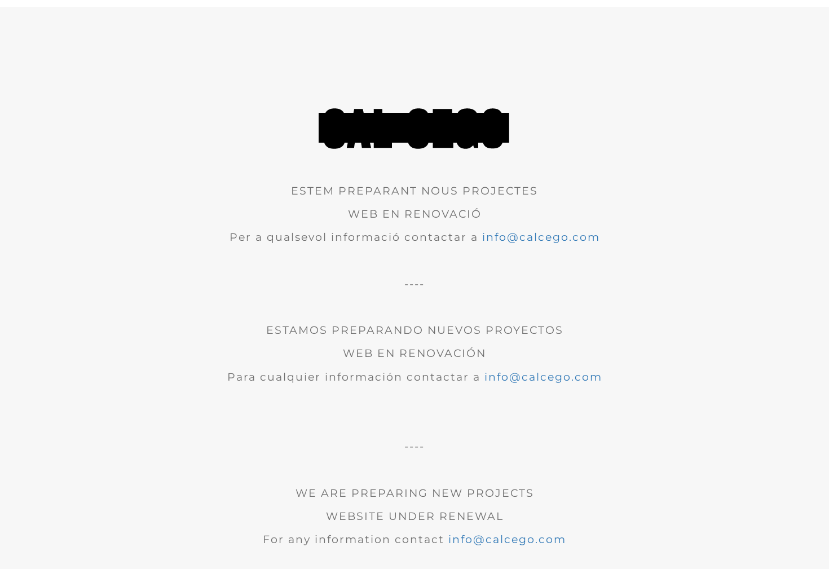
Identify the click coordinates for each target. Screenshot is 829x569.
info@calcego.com (541, 237)
